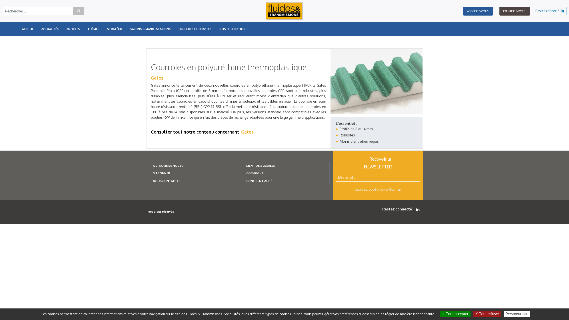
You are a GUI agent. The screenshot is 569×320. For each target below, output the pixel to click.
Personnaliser (516, 314)
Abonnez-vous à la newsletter (378, 189)
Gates (157, 78)
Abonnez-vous (478, 11)
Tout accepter (456, 314)
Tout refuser (488, 314)
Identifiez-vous (514, 11)
